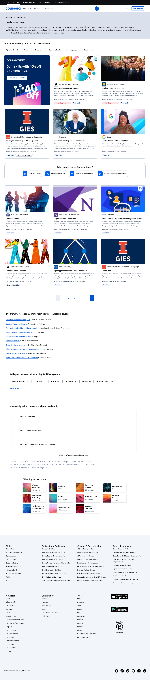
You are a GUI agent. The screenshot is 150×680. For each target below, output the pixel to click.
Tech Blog (45, 616)
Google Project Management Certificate (56, 563)
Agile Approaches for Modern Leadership (22, 357)
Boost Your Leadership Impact (18, 319)
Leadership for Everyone (15, 353)
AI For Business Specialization (87, 552)
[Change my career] (55, 173)
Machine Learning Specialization (88, 573)
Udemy (8, 651)
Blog (43, 609)
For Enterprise (11, 630)
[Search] (97, 8)
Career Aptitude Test (120, 549)
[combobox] (66, 8)
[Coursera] (13, 8)
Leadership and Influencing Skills (19, 336)
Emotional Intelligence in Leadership (21, 332)
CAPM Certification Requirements (124, 552)
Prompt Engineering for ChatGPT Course (91, 577)
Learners (45, 598)
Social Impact (10, 644)
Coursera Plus (11, 616)
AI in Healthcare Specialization (87, 559)
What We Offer (11, 602)
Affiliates (80, 630)
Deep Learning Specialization (87, 563)
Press (79, 598)
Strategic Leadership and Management (21, 328)
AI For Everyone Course (85, 556)
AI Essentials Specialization (86, 549)
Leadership (10, 605)
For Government (12, 634)
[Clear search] (92, 8)
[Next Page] (92, 298)
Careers (9, 609)
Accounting (10, 549)
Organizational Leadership (17, 345)
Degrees (9, 627)
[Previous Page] (58, 298)
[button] (37, 8)
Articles (80, 623)
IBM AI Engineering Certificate (52, 570)
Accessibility (81, 616)
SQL (7, 580)
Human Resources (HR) (14, 566)
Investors (80, 602)
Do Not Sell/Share (83, 637)
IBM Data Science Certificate (52, 577)
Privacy (79, 609)
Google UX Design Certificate (52, 566)
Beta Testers (46, 605)
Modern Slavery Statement (86, 634)
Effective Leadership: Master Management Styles (25, 349)
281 (87, 298)
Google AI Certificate (49, 549)
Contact (80, 620)
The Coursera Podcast (50, 613)
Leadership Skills (13, 341)
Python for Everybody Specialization (90, 580)
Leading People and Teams (17, 324)
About (8, 598)
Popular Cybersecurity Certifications (126, 579)
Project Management (13, 573)
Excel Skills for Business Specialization (90, 566)
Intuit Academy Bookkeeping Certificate (56, 580)
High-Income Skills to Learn (122, 569)
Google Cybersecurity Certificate (53, 552)
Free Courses (11, 648)
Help (79, 613)
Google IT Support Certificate (52, 559)
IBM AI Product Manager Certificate (54, 573)
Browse (9, 17)
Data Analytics (11, 559)
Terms (79, 605)
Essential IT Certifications (122, 565)
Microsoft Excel (11, 570)
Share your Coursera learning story (125, 583)
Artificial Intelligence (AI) (14, 552)
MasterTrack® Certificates (15, 623)
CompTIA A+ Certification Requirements (127, 556)
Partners (45, 602)
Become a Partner (12, 641)
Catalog (8, 613)
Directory (80, 627)
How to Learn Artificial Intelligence (125, 572)
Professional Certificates (15, 620)
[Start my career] (32, 173)
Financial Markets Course (86, 570)
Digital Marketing (12, 563)
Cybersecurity (11, 556)
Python (8, 577)
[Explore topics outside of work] (112, 173)
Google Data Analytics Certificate (53, 556)
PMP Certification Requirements (124, 576)
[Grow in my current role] (82, 173)
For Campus (10, 637)
